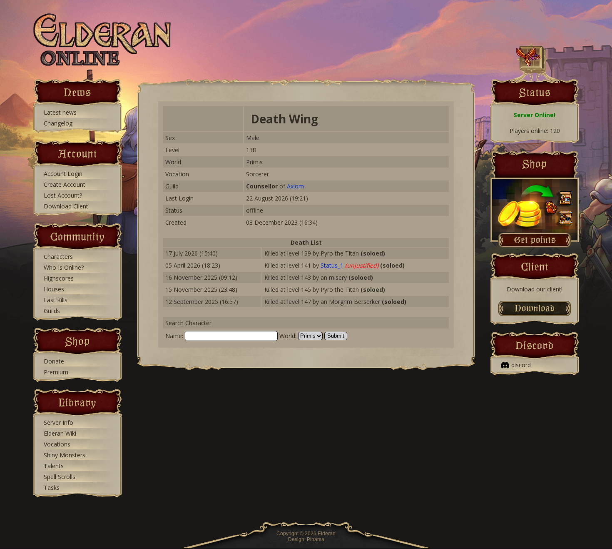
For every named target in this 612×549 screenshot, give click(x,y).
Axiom (295, 186)
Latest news (60, 112)
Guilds (52, 311)
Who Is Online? (64, 267)
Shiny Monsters (64, 455)
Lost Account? (63, 195)
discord (521, 365)
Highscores (59, 278)
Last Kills (55, 300)
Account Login (63, 174)
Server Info (58, 422)
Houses (54, 289)
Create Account (64, 184)
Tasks (52, 487)
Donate (54, 361)
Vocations (57, 444)
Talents (54, 466)
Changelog (58, 123)
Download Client (66, 206)
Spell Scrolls (59, 477)
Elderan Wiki (60, 433)
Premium (56, 372)
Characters (58, 257)
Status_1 (332, 265)
